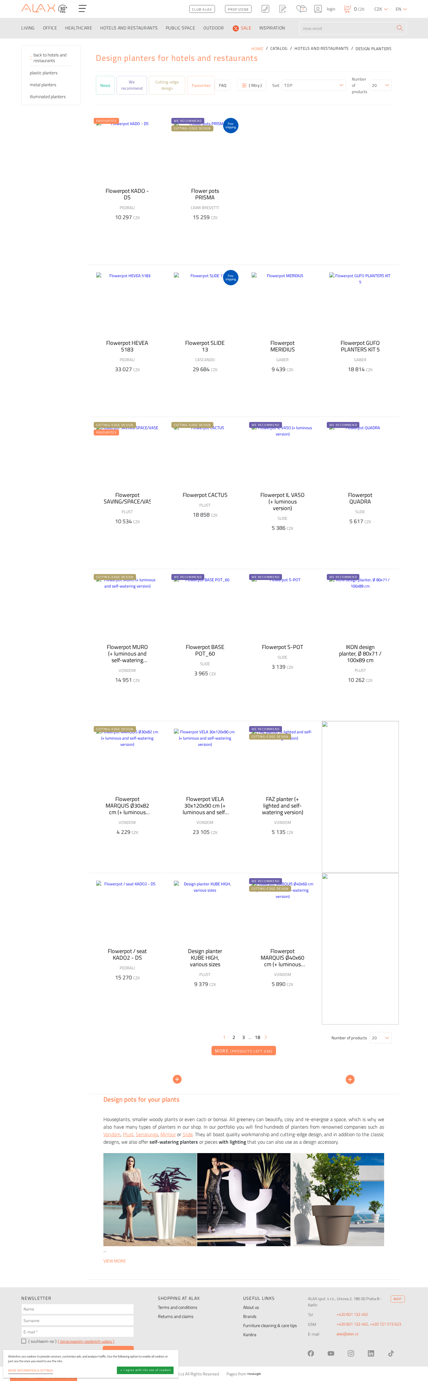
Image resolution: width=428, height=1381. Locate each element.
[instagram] (351, 1353)
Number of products (359, 85)
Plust (128, 1134)
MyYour (168, 1134)
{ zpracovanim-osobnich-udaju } (86, 1341)
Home (257, 48)
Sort (275, 85)
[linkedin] (371, 1353)
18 (258, 1037)
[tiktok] (391, 1353)
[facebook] (311, 1353)
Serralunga (147, 1134)
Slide (188, 1134)
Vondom (111, 1134)
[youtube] (331, 1353)
